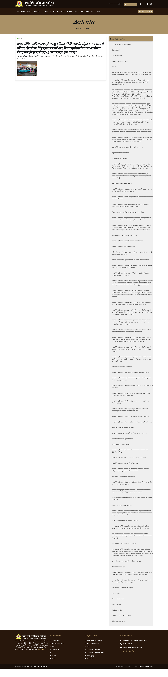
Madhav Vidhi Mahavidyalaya (37, 666)
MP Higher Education (93, 650)
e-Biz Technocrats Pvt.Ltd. (143, 666)
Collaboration (56, 640)
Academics (60, 11)
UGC (88, 646)
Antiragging (90, 656)
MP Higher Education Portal (95, 653)
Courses (29, 11)
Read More (40, 649)
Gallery (52, 11)
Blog (75, 11)
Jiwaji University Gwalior (94, 640)
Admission (37, 11)
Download (131, 4)
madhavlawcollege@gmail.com (132, 647)
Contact (99, 11)
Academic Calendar (58, 643)
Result (54, 656)
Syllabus (45, 11)
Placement (69, 11)
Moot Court (55, 650)
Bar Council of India (93, 643)
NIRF (92, 11)
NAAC (87, 11)
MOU (53, 653)
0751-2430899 (127, 644)
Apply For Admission (145, 11)
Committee (90, 659)
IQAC (53, 646)
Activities (88, 28)
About (23, 11)
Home (17, 11)
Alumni (81, 11)
